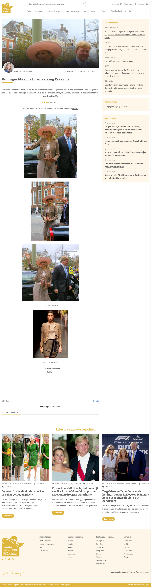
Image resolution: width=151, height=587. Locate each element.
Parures (127, 557)
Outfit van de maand (47, 544)
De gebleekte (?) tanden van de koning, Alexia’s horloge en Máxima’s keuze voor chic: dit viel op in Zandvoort (123, 129)
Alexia (108, 483)
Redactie (115, 4)
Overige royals (72, 11)
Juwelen (104, 11)
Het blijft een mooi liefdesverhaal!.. (119, 61)
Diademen (128, 541)
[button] (84, 4)
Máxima (38, 11)
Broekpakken (101, 541)
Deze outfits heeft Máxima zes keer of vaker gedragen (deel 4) (24, 493)
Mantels (99, 557)
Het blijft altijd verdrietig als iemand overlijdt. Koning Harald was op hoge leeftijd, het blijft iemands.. (124, 88)
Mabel (70, 557)
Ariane (70, 551)
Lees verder (7, 516)
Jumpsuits (100, 551)
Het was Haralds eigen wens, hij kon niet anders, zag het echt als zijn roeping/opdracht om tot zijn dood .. (125, 34)
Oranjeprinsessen (54, 11)
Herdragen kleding (11, 483)
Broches (127, 547)
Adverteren (128, 4)
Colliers (127, 544)
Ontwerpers (43, 547)
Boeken (132, 572)
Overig (128, 11)
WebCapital (145, 585)
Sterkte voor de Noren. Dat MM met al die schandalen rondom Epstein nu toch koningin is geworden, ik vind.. (124, 73)
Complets (99, 544)
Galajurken (100, 547)
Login (96, 401)
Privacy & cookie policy (62, 585)
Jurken (98, 554)
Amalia (70, 544)
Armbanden (128, 551)
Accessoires (43, 551)
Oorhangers (128, 554)
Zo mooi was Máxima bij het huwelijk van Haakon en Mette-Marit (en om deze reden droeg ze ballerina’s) (75, 491)
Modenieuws (27, 483)
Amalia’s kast (116, 11)
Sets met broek (101, 560)
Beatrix (70, 541)
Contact (146, 572)
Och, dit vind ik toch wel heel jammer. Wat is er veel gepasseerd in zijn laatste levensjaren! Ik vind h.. (125, 49)
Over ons (139, 572)
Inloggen (141, 4)
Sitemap (50, 585)
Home (29, 11)
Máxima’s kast (90, 11)
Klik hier (45, 102)
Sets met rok (100, 564)
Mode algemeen (45, 541)
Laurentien (72, 554)
